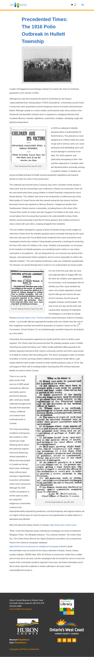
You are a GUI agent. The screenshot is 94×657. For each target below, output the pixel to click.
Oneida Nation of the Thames (30, 318)
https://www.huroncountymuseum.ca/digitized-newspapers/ (34, 546)
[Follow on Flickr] (69, 640)
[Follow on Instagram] (64, 640)
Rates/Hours (23, 640)
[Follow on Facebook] (59, 640)
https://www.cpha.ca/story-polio (63, 525)
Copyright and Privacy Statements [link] (24, 649)
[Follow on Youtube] (74, 640)
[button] (83, 6)
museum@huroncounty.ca (20, 609)
